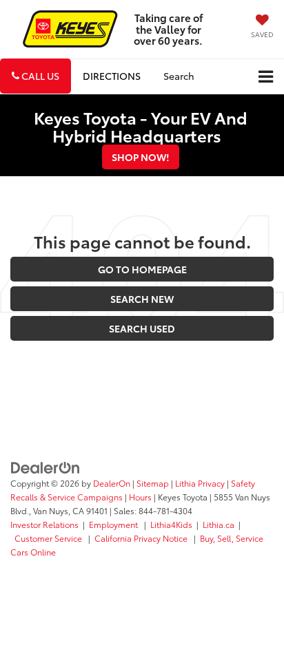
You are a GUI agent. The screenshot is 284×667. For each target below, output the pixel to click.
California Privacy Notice (142, 538)
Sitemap (152, 483)
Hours (140, 496)
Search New (142, 299)
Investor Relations (44, 524)
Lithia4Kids (171, 524)
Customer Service (49, 538)
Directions (112, 76)
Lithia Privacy (200, 483)
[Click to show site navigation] (265, 76)
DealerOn (111, 483)
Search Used (142, 328)
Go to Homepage (142, 269)
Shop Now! (141, 157)
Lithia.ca (218, 524)
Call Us (39, 76)
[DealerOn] (45, 466)
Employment (114, 524)
